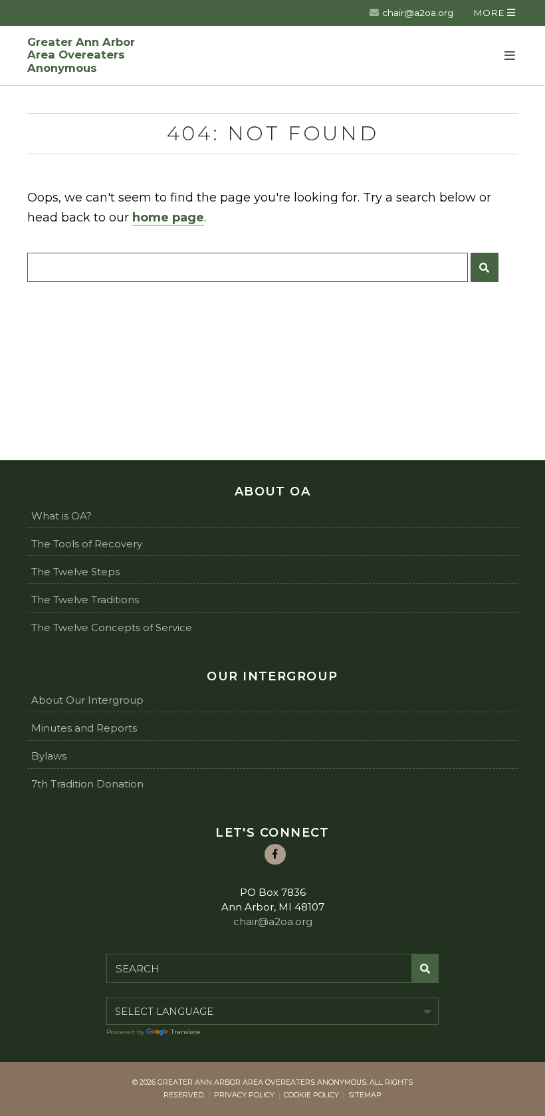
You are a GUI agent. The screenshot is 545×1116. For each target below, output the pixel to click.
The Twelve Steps (75, 571)
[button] (494, 13)
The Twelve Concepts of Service (111, 627)
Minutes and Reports (84, 728)
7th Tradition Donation (87, 783)
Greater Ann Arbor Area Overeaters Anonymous (81, 55)
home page (168, 217)
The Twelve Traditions (85, 599)
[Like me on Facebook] (275, 854)
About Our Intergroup (87, 700)
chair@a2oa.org (417, 12)
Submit (484, 267)
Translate (186, 1032)
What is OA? (61, 515)
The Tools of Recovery (86, 543)
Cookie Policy (311, 1094)
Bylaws (48, 756)
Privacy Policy (244, 1094)
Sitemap (365, 1094)
